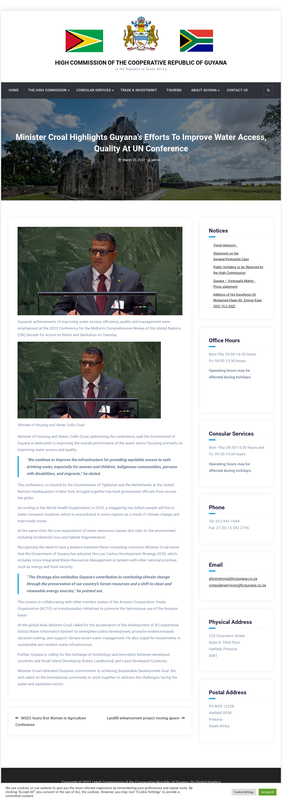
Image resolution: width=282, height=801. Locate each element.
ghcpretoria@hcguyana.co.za (233, 578)
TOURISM (174, 90)
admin (155, 160)
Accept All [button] (267, 792)
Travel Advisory (225, 245)
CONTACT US (237, 90)
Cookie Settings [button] (244, 792)
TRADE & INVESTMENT (139, 90)
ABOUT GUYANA (204, 90)
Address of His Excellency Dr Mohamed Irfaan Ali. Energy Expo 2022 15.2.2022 (237, 300)
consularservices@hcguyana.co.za (237, 585)
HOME (14, 90)
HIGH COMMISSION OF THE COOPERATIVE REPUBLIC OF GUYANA (141, 62)
